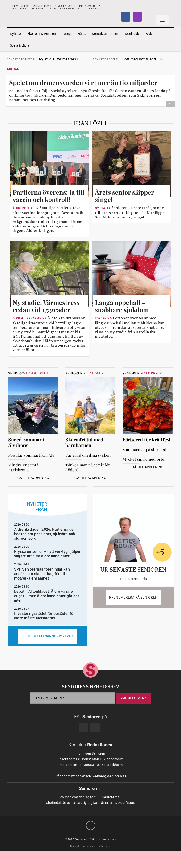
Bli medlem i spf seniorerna (47, 636)
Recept (67, 34)
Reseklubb (131, 34)
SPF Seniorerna (107, 797)
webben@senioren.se (110, 776)
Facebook (125, 17)
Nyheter (16, 34)
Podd (149, 34)
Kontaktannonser (105, 34)
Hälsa (82, 34)
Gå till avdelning (33, 477)
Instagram (137, 17)
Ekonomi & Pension (41, 34)
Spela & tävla (19, 45)
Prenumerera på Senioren (133, 597)
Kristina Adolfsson (119, 803)
